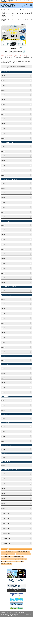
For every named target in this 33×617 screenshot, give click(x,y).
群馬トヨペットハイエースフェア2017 (19, 9)
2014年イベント (5, 533)
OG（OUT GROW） (6, 561)
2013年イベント (5, 538)
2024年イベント (5, 484)
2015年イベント (5, 528)
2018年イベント (5, 513)
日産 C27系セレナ (22, 559)
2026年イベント (5, 474)
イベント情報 (6, 9)
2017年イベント (5, 518)
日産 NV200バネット (19, 556)
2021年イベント (5, 498)
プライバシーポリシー (19, 612)
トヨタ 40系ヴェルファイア (8, 554)
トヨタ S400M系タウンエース (22, 551)
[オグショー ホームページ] (16, 582)
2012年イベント (5, 543)
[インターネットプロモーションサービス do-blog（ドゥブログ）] (16, 608)
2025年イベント (5, 479)
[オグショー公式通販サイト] (16, 591)
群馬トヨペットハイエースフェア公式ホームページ (14, 55)
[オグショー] (16, 605)
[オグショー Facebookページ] (16, 596)
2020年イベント (5, 503)
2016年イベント (5, 523)
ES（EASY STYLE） (6, 564)
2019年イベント (5, 508)
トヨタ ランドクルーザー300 (23, 554)
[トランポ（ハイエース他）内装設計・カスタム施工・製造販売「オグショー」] (9, 5)
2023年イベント (5, 488)
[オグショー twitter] (16, 601)
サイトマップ (9, 612)
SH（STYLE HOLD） (18, 561)
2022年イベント (5, 493)
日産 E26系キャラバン (6, 556)
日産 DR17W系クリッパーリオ (8, 559)
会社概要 (3, 612)
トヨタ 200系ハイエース (7, 551)
